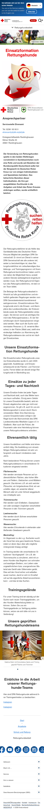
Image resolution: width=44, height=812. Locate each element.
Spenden (33, 20)
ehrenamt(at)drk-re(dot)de (14, 132)
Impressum (33, 802)
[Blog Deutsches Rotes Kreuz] (34, 749)
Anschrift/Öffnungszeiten (12, 802)
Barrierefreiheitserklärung (30, 805)
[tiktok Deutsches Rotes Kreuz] (18, 749)
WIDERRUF (7, 807)
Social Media (16, 805)
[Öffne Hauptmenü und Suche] (40, 20)
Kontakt (24, 802)
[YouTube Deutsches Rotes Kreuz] (9, 749)
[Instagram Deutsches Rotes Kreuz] (26, 749)
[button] (17, 669)
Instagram (7, 702)
